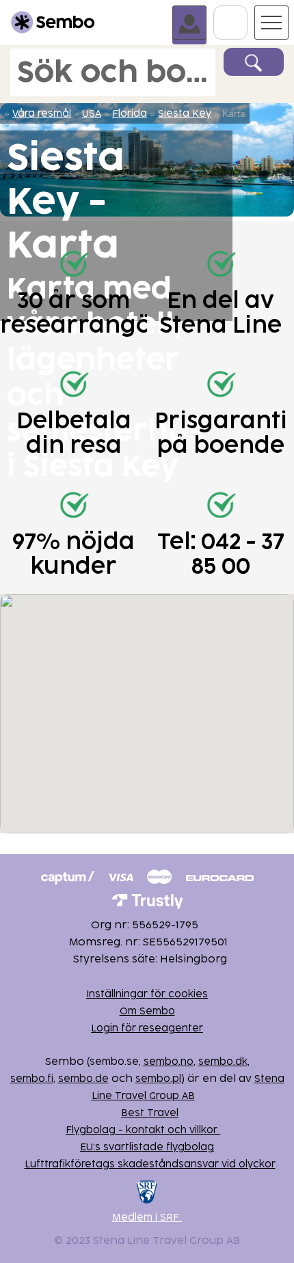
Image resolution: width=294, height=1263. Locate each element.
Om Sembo (147, 1011)
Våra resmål (41, 113)
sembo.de (83, 1078)
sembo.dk (223, 1061)
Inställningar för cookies (147, 994)
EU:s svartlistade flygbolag (147, 1147)
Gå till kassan (247, 11)
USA (91, 113)
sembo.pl (158, 1078)
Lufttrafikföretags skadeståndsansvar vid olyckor (150, 1164)
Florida (129, 113)
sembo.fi (31, 1078)
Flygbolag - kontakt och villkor (143, 1130)
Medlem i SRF (147, 1217)
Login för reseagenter (147, 1028)
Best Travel (149, 1113)
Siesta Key (184, 113)
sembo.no (168, 1061)
